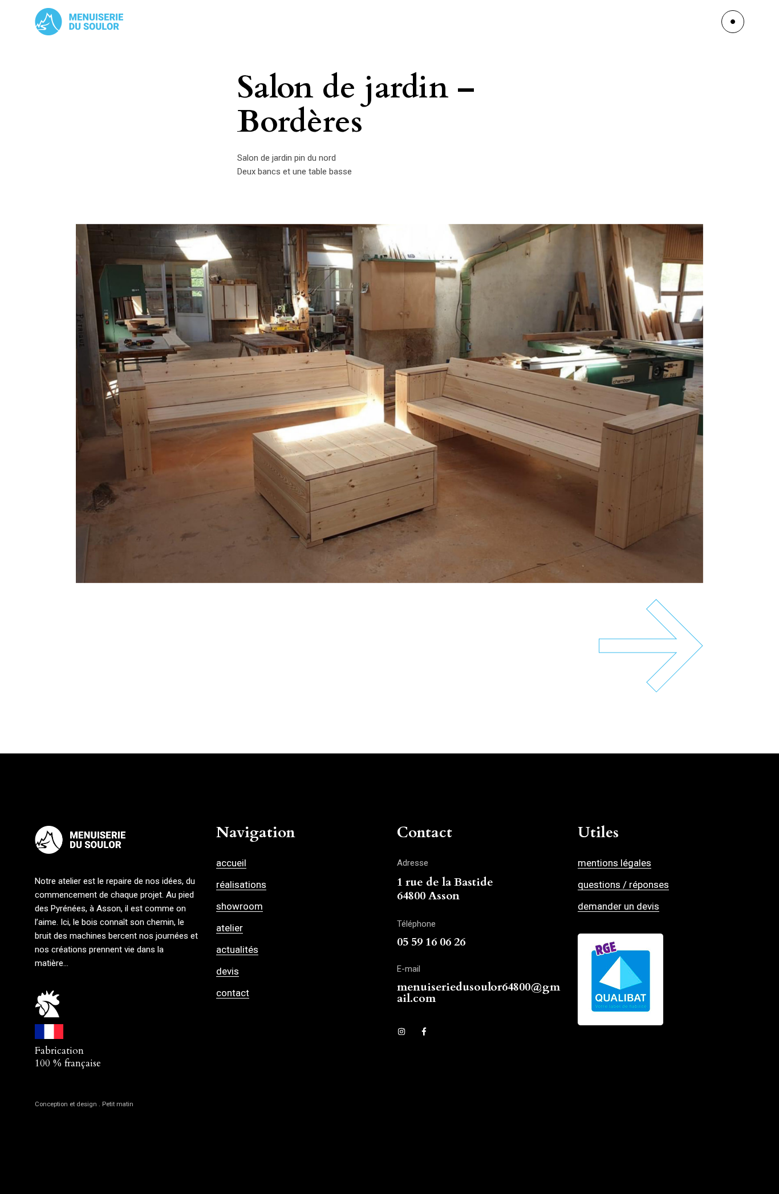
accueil (231, 863)
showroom (239, 906)
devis (227, 971)
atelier (229, 928)
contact (232, 993)
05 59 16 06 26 (431, 942)
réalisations (241, 884)
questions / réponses (623, 884)
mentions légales (614, 863)
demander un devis (618, 906)
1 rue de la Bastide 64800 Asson (445, 888)
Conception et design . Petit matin (84, 1104)
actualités (237, 949)
